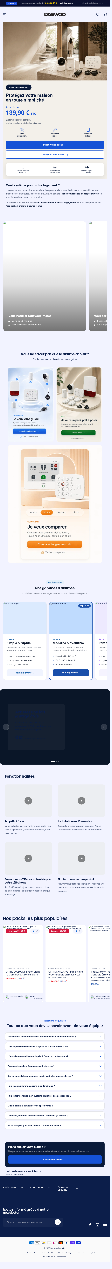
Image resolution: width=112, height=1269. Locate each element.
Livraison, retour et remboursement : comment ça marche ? (38, 1115)
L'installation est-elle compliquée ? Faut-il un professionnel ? (39, 1056)
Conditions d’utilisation (56, 1253)
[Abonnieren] (58, 1222)
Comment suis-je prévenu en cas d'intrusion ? (31, 1066)
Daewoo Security (98, 968)
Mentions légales (49, 1257)
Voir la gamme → (24, 672)
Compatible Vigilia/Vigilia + (17, 968)
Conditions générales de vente (94, 1253)
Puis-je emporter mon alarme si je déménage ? (31, 1085)
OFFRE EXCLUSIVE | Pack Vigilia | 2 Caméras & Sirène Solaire (23, 973)
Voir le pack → (56, 3)
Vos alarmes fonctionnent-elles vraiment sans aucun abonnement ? (42, 1036)
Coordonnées (61, 1257)
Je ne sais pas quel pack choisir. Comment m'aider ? (34, 1125)
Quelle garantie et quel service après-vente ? (30, 1105)
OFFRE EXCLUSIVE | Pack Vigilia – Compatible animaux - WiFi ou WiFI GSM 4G (65, 974)
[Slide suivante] (104, 727)
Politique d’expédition (74, 1253)
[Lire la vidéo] (28, 801)
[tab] (53, 761)
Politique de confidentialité (36, 1253)
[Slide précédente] (6, 727)
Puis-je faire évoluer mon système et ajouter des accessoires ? (39, 1095)
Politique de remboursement (15, 1253)
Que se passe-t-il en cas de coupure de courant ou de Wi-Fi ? (39, 1046)
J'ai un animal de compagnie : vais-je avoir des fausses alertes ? (40, 1076)
